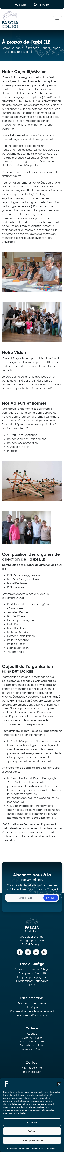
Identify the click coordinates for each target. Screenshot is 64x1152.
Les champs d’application (32, 1015)
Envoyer (50, 897)
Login (22, 4)
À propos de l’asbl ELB (32, 973)
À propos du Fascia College (43, 48)
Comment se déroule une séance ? (32, 1011)
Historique (32, 1007)
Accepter (32, 1122)
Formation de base (32, 1041)
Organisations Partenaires (32, 981)
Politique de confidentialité (43, 1147)
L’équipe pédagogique (32, 977)
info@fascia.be (32, 1071)
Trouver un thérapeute (32, 1003)
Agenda (32, 1033)
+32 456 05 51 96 (32, 1067)
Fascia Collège (11, 48)
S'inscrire (43, 4)
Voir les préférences (32, 1140)
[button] (59, 1084)
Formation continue (32, 1045)
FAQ (32, 985)
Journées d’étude (32, 1049)
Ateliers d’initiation (32, 1037)
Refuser (32, 1131)
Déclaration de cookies (18, 1147)
